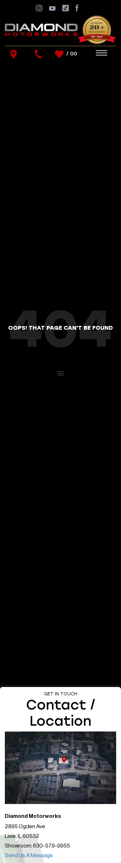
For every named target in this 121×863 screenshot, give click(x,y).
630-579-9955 (51, 845)
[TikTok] (65, 8)
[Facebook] (77, 8)
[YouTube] (52, 8)
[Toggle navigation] (95, 53)
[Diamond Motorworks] (60, 30)
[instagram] (39, 8)
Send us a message (29, 855)
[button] (60, 373)
